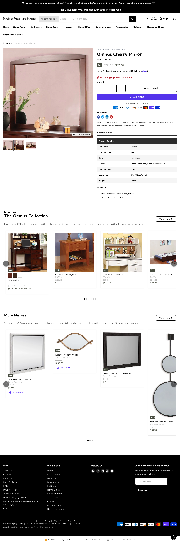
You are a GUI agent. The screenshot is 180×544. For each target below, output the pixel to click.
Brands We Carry (12, 34)
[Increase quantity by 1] (120, 88)
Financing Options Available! (115, 77)
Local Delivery (10, 482)
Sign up (142, 490)
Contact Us (8, 474)
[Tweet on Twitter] (102, 117)
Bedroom (35, 27)
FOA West (105, 59)
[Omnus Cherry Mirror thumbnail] (8, 145)
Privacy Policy (10, 490)
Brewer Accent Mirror (161, 421)
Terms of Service (11, 493)
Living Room (19, 27)
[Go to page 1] (84, 299)
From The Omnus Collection (111, 49)
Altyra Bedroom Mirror (19, 379)
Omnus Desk (15, 280)
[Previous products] (6, 264)
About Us (7, 470)
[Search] (132, 19)
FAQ (5, 486)
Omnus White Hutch (114, 274)
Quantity (101, 82)
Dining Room (52, 27)
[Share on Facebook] (98, 117)
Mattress (68, 27)
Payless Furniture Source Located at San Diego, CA (47, 523)
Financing (8, 478)
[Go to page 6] (95, 299)
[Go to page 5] (93, 299)
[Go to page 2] (86, 299)
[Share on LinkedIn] (107, 117)
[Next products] (174, 264)
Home (6, 27)
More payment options (137, 103)
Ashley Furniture (15, 382)
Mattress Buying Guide (14, 497)
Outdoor (137, 27)
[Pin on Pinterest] (111, 117)
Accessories (122, 27)
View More (164, 219)
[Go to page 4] (91, 299)
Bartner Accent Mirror (66, 355)
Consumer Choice (155, 27)
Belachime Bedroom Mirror (117, 373)
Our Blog (7, 508)
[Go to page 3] (88, 299)
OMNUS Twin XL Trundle (163, 274)
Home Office (84, 27)
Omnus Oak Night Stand (68, 274)
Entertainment (103, 27)
